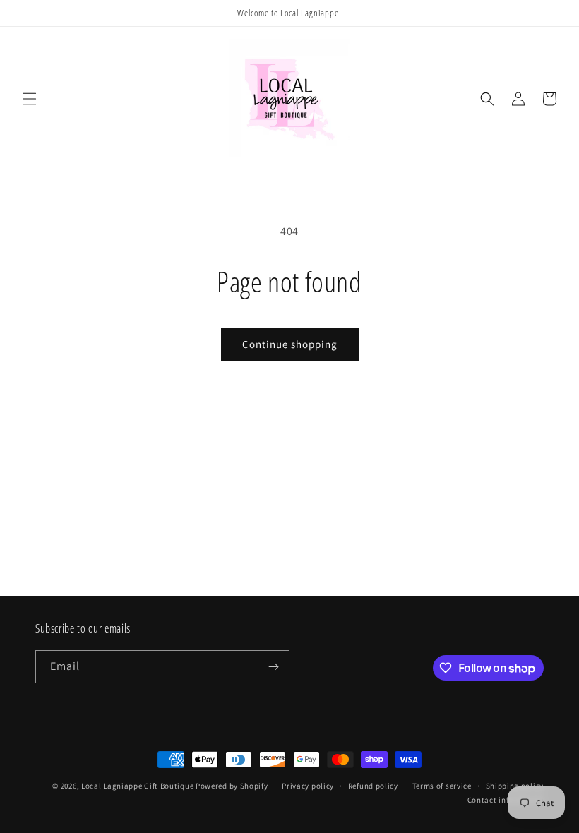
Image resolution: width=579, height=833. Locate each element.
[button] (29, 98)
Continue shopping (290, 344)
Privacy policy (308, 786)
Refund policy (373, 786)
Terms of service (442, 786)
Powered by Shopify (232, 786)
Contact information (505, 800)
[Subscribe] (273, 666)
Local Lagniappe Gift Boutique (137, 786)
